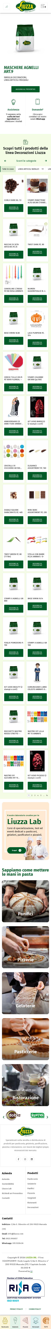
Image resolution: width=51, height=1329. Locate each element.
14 (47, 795)
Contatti (6, 1198)
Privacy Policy (16, 1309)
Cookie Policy (35, 1309)
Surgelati (31, 1198)
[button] (3, 1117)
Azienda (5, 1179)
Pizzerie (31, 1193)
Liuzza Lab (7, 1188)
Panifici (30, 1188)
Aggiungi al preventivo (25, 89)
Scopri (14, 850)
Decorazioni (32, 1207)
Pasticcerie (32, 1179)
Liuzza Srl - (32, 1258)
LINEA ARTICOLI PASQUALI (16, 80)
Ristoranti (31, 1202)
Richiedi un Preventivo (12, 1193)
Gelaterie (31, 1184)
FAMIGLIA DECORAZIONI (15, 77)
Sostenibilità (8, 1184)
